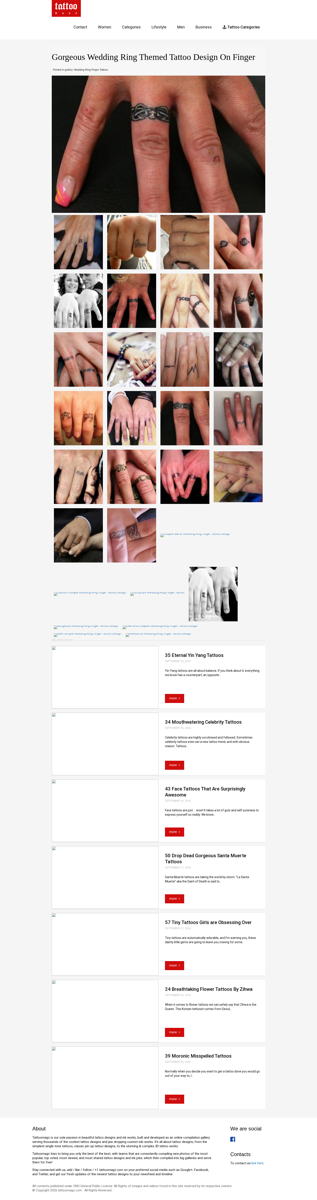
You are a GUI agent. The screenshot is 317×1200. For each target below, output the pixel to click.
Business (204, 27)
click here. (257, 1163)
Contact (80, 27)
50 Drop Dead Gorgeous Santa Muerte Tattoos (205, 858)
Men (181, 27)
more (173, 698)
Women (104, 27)
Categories (131, 27)
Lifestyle (159, 27)
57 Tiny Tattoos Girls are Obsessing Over (208, 922)
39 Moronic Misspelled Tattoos (198, 1056)
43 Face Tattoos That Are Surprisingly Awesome (205, 792)
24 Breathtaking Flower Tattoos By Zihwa (209, 989)
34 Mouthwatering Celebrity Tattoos (203, 722)
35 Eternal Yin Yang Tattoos (194, 655)
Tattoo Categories (243, 27)
